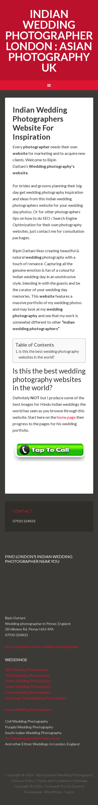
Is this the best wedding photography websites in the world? (49, 354)
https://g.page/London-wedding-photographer (41, 646)
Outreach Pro (55, 786)
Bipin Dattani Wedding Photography (64, 775)
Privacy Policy (23, 781)
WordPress (53, 792)
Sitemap (80, 781)
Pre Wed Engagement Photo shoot (32, 738)
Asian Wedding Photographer (28, 709)
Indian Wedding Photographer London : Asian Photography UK (49, 40)
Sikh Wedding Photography (26, 669)
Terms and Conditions (54, 781)
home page (66, 417)
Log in (69, 792)
